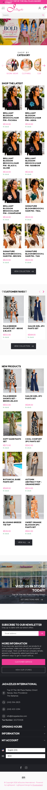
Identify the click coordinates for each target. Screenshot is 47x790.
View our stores (23, 670)
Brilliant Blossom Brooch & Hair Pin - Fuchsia (11, 116)
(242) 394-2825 (13, 702)
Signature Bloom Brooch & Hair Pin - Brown (12, 253)
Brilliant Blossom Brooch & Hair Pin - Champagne (12, 209)
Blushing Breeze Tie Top (12, 523)
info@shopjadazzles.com (17, 716)
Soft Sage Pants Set (12, 440)
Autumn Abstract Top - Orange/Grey (33, 481)
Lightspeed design (23, 785)
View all (22, 542)
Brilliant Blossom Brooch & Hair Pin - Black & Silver (11, 163)
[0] (44, 8)
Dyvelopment (38, 785)
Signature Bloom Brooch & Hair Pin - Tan (34, 253)
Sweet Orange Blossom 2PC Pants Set (33, 524)
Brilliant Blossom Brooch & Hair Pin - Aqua (33, 116)
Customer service (23, 662)
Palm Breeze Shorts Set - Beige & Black (13, 328)
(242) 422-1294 (13, 709)
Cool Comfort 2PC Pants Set (33, 440)
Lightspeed (11, 785)
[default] (3, 108)
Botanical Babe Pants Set (11, 480)
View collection (22, 271)
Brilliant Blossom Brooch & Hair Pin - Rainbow (33, 162)
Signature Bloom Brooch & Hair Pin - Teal (34, 208)
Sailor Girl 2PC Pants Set (33, 397)
